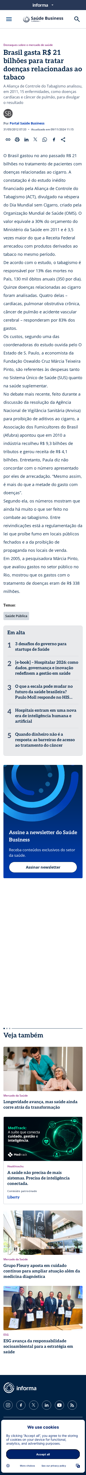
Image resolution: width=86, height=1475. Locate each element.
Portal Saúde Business (27, 123)
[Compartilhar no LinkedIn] (26, 139)
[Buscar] (77, 19)
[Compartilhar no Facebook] (53, 139)
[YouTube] (59, 1405)
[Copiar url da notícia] (8, 139)
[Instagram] (8, 1405)
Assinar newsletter (43, 867)
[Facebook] (20, 1405)
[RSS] (72, 1405)
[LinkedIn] (46, 1405)
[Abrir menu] (8, 19)
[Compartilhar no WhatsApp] (44, 139)
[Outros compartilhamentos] (63, 139)
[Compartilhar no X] (35, 139)
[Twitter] (33, 1405)
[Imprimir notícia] (17, 139)
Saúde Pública (16, 616)
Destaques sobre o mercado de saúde (28, 45)
